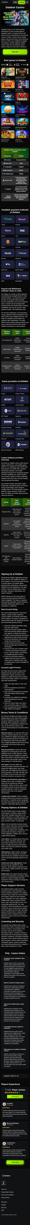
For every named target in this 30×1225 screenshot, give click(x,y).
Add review (15, 1096)
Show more (15, 1162)
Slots (24, 64)
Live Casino (11, 64)
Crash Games (18, 64)
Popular (3, 64)
